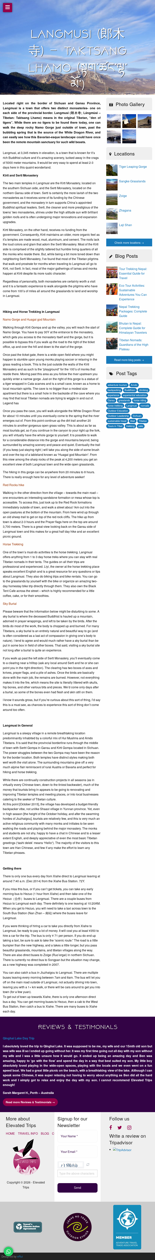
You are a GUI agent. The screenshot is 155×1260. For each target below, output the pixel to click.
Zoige (123, 196)
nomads (145, 405)
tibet (132, 421)
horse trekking (115, 405)
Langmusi (131, 405)
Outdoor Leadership (118, 416)
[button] (87, 1165)
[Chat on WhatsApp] (8, 1251)
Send (77, 1187)
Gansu (111, 400)
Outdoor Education (118, 410)
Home (10, 1133)
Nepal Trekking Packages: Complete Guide (133, 311)
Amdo (134, 385)
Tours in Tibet (115, 426)
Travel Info (28, 1133)
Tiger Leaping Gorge (133, 166)
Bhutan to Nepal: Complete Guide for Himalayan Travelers (133, 328)
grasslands (124, 400)
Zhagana (125, 210)
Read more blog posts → (129, 360)
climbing (143, 390)
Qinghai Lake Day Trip (18, 1038)
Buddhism (130, 390)
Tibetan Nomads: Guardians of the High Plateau (133, 344)
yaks (140, 426)
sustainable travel (117, 421)
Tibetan (143, 421)
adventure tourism (117, 385)
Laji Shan (125, 225)
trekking (130, 426)
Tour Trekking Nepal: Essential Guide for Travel (133, 273)
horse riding (140, 400)
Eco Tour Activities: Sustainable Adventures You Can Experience (133, 292)
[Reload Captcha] (87, 1164)
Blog (45, 1133)
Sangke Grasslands (132, 181)
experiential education (134, 395)
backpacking (114, 390)
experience (113, 395)
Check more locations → (129, 242)
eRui (20, 1256)
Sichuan (137, 416)
